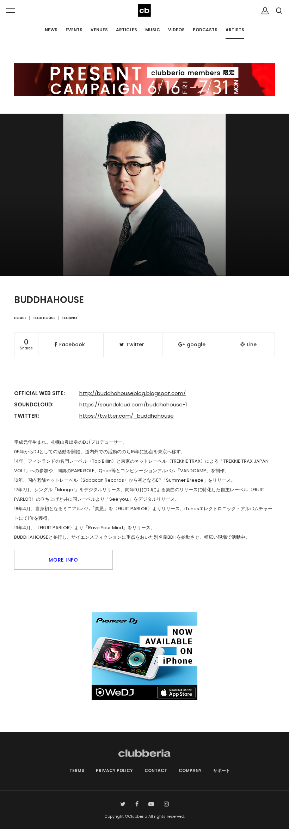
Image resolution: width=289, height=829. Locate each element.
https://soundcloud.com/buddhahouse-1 (133, 404)
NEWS (51, 30)
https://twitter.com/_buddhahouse (126, 415)
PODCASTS (205, 30)
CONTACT (155, 770)
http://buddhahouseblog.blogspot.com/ (132, 393)
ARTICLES (126, 30)
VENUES (99, 30)
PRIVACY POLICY (114, 770)
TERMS (76, 770)
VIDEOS (176, 30)
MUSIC (152, 30)
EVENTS (74, 30)
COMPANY (190, 770)
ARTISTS (235, 30)
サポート (221, 770)
